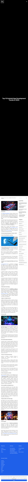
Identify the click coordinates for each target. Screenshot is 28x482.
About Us (3, 445)
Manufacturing (3, 464)
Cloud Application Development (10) (22, 236)
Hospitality (2, 470)
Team (1, 450)
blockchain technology (4, 293)
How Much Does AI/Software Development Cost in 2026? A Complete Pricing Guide (22, 216)
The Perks (20, 449)
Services (11, 445)
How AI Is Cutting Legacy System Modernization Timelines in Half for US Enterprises (22, 212)
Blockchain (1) (20, 234)
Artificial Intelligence (12, 450)
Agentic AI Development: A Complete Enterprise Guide (23, 209)
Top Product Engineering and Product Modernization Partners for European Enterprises (23, 204)
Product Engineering (12, 448)
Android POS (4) (20, 227)
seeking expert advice (6, 433)
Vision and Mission (3, 449)
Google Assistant (3, 375)
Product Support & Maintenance (14, 453)
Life (19, 450)
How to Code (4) (20, 255)
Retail (1, 469)
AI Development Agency (13, 433)
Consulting (2, 460)
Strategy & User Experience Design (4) (22, 242)
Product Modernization (12, 449)
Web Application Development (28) (22, 244)
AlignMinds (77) (20, 223)
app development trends (14, 227)
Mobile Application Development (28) (23, 262)
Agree (14, 480)
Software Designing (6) (21, 253)
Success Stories (4, 458)
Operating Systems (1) (21, 225)
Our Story (2, 448)
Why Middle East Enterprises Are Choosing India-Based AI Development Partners (22, 207)
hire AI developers (8, 230)
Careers (20, 445)
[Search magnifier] (26, 198)
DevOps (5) (20, 251)
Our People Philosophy (21, 448)
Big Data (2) (20, 232)
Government (2, 465)
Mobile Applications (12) (21, 264)
